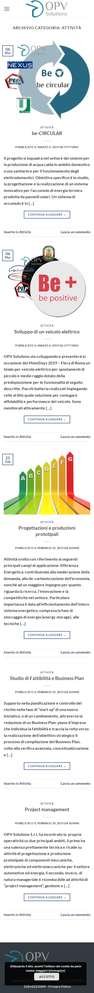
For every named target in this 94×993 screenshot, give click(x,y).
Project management (47, 809)
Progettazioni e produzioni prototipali (47, 531)
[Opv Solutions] (47, 9)
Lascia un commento (75, 232)
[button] (7, 9)
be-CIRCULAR (47, 133)
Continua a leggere (47, 214)
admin (74, 548)
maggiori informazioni (50, 970)
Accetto (46, 976)
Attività (47, 127)
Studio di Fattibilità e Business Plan (47, 678)
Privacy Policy (59, 986)
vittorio (71, 147)
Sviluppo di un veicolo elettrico (47, 331)
